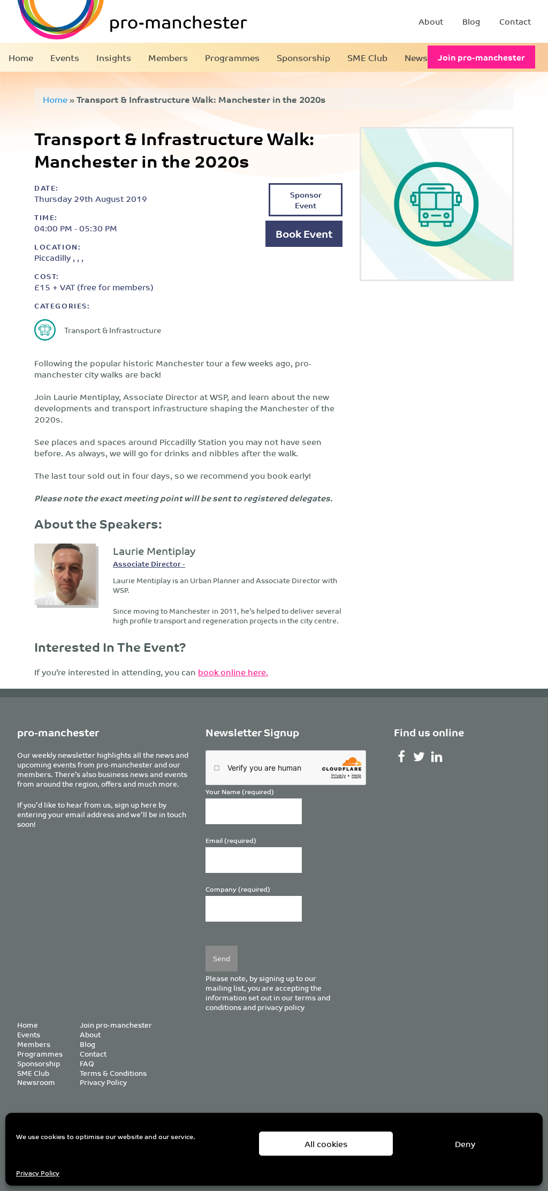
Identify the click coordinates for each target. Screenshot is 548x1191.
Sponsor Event (306, 199)
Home (21, 57)
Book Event (304, 233)
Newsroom (36, 1082)
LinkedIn (437, 756)
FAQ (87, 1063)
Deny (465, 1143)
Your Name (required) (240, 791)
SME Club (367, 57)
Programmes (232, 57)
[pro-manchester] (99, 21)
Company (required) (238, 889)
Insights (113, 57)
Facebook (401, 756)
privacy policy (281, 1007)
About (430, 21)
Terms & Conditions (113, 1073)
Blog (471, 21)
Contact (515, 21)
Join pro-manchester (481, 57)
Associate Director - (149, 563)
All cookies (326, 1143)
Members (168, 57)
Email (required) (231, 840)
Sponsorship (303, 57)
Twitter (419, 756)
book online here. (233, 672)
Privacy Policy (37, 1172)
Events (64, 57)
